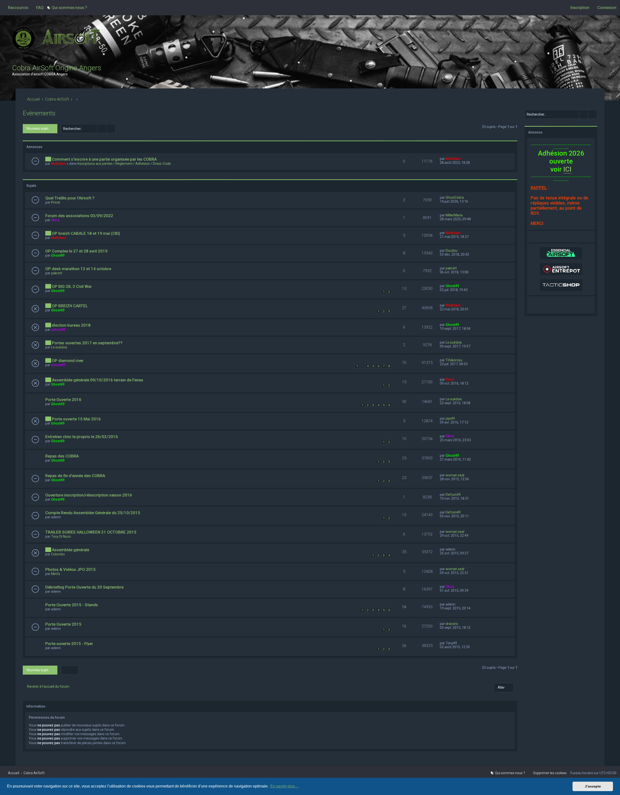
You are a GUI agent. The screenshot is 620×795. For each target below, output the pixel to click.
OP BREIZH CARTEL (70, 305)
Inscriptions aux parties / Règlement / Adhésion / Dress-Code (124, 163)
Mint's (55, 574)
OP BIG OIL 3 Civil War (72, 286)
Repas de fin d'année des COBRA (75, 475)
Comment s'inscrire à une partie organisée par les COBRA (104, 159)
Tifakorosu (454, 360)
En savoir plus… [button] (284, 786)
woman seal (455, 475)
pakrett (56, 273)
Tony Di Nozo (61, 536)
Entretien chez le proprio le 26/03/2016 (81, 436)
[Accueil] (57, 41)
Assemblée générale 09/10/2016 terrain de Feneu (97, 380)
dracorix (452, 624)
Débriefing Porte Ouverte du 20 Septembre (84, 587)
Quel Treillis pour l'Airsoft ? (69, 198)
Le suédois (59, 347)
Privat (55, 202)
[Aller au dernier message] (463, 159)
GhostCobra (455, 197)
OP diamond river (68, 360)
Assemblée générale (70, 549)
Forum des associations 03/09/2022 (79, 215)
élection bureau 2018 (71, 325)
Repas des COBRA (62, 456)
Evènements (39, 113)
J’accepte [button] (593, 786)
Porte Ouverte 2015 (63, 624)
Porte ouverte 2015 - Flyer (69, 643)
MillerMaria (454, 215)
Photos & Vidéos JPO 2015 (70, 569)
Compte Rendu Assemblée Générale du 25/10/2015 (92, 512)
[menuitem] (38, 7)
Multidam (58, 163)
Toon (450, 379)
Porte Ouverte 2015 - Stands (71, 604)
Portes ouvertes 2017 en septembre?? (87, 342)
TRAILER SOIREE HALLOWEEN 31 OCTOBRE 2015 (90, 532)
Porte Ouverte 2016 (63, 399)
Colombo (58, 554)
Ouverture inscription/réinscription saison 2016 (88, 495)
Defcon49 (453, 494)
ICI (567, 169)
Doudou (451, 250)
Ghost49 (57, 255)
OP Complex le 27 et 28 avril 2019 (76, 251)
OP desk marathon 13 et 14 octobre (78, 268)
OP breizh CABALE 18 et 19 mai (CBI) (86, 233)
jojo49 (450, 418)
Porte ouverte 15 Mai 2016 (76, 419)
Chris (55, 220)
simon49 (58, 329)
